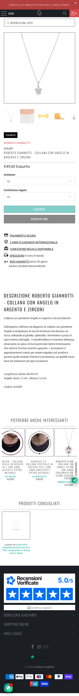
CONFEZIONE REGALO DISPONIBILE (31, 249)
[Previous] (7, 67)
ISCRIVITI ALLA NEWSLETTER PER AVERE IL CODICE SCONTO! (39, 4)
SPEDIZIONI (17, 255)
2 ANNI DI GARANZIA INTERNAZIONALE (34, 242)
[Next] (72, 67)
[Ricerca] (64, 13)
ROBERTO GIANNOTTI (17, 142)
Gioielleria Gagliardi (43, 666)
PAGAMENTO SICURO (23, 235)
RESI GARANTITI (20, 261)
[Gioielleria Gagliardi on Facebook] (32, 647)
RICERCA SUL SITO (21, 22)
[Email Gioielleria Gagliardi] (46, 647)
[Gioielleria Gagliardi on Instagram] (39, 647)
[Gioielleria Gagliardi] (39, 13)
